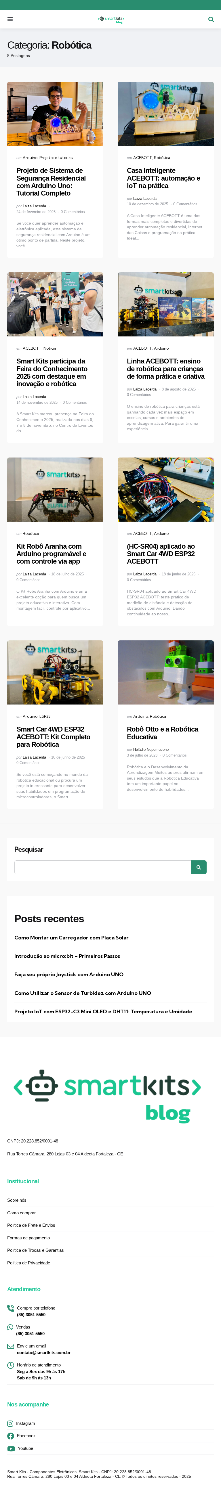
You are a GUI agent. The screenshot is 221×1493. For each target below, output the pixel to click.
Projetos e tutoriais (56, 157)
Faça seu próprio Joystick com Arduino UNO (68, 974)
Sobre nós (16, 1200)
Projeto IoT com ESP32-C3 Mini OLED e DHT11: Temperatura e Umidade (103, 1011)
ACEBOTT (142, 157)
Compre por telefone (36, 1311)
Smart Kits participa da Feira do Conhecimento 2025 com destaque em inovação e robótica (51, 372)
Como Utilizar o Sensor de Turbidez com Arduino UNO (82, 993)
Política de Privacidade (28, 1262)
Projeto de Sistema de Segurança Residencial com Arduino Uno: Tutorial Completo (51, 181)
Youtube (25, 1448)
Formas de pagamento (28, 1237)
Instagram (25, 1423)
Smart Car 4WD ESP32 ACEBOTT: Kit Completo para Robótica (53, 736)
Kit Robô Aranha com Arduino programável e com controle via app (51, 553)
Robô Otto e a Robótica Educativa (162, 732)
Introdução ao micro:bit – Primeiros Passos (67, 956)
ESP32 (45, 716)
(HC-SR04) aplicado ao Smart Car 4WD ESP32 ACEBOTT (161, 553)
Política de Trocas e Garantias (35, 1250)
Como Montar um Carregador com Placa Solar (71, 937)
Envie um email (44, 1349)
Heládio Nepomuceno (151, 749)
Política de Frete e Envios (31, 1225)
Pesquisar (28, 849)
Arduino (30, 157)
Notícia (49, 348)
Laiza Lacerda (34, 206)
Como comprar (21, 1212)
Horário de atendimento (41, 1371)
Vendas (30, 1330)
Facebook (26, 1435)
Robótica (162, 157)
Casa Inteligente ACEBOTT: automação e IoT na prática (163, 178)
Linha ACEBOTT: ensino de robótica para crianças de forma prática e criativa (165, 368)
